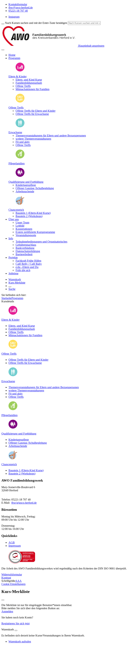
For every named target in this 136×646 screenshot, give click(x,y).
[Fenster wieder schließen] (2, 600)
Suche (11, 288)
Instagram (13, 16)
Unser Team (22, 222)
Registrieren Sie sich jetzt (15, 623)
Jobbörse (13, 273)
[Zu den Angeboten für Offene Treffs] (20, 101)
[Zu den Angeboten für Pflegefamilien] (20, 157)
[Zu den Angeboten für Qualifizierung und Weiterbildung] (20, 175)
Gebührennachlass (26, 244)
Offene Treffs (16, 107)
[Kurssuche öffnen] (9, 286)
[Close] (16, 630)
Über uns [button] (13, 219)
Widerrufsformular (11, 574)
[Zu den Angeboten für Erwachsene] (20, 126)
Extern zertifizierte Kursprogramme (35, 232)
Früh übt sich (23, 270)
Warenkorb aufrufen (19, 641)
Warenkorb (14, 279)
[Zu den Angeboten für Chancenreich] (20, 203)
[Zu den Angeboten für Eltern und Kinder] (20, 70)
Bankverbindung (25, 247)
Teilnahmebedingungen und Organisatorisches (41, 241)
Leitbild (20, 225)
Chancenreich (16, 209)
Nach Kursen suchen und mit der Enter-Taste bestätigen (36, 22)
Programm (17, 298)
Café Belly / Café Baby (29, 263)
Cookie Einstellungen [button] (13, 584)
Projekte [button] (13, 257)
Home (11, 54)
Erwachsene (15, 132)
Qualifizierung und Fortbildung (25, 181)
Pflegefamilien (16, 163)
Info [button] (10, 238)
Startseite (6, 298)
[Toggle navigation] (2, 49)
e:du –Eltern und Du (27, 267)
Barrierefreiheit (24, 254)
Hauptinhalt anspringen (91, 45)
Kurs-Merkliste (16, 282)
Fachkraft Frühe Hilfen (28, 260)
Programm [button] (14, 58)
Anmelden (7, 611)
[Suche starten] (2, 23)
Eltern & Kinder (17, 76)
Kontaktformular (17, 4)
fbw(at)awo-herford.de (24, 502)
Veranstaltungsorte (26, 235)
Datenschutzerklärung (28, 251)
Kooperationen (24, 228)
